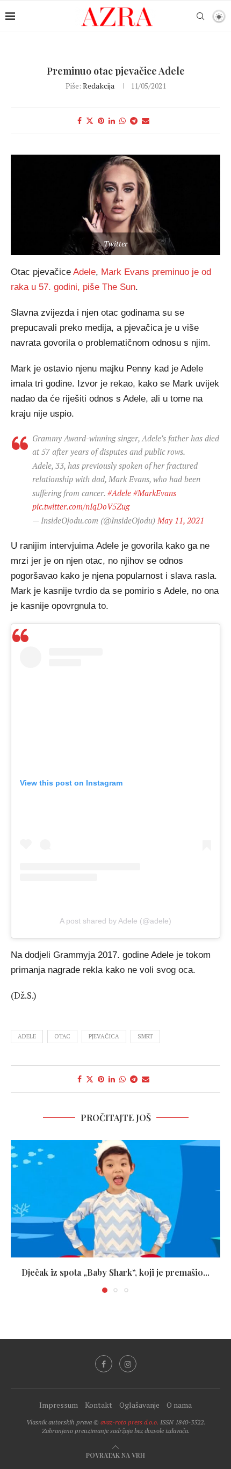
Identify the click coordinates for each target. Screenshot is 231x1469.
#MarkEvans (154, 493)
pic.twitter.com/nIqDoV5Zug (80, 506)
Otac (62, 1036)
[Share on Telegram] (134, 120)
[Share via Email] (145, 120)
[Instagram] (127, 1363)
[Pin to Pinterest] (101, 120)
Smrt (145, 1036)
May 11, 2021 (180, 520)
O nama (179, 1405)
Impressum (58, 1405)
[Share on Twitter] (89, 120)
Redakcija (98, 86)
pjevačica (104, 1036)
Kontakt (98, 1405)
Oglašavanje (139, 1405)
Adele (84, 271)
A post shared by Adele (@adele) (115, 921)
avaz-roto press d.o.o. (129, 1422)
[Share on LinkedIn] (112, 120)
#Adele (119, 493)
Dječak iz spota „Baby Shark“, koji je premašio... (115, 1272)
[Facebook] (103, 1363)
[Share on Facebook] (79, 120)
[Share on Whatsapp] (122, 120)
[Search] (200, 16)
